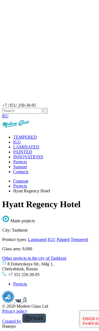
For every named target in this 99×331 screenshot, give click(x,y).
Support (20, 166)
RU (5, 116)
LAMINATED (26, 147)
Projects (20, 161)
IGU (17, 142)
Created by (12, 321)
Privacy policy (14, 311)
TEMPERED (25, 137)
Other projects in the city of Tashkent (34, 258)
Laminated (37, 239)
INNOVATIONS (28, 157)
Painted (63, 239)
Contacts (20, 171)
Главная (20, 181)
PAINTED (22, 152)
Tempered (79, 239)
